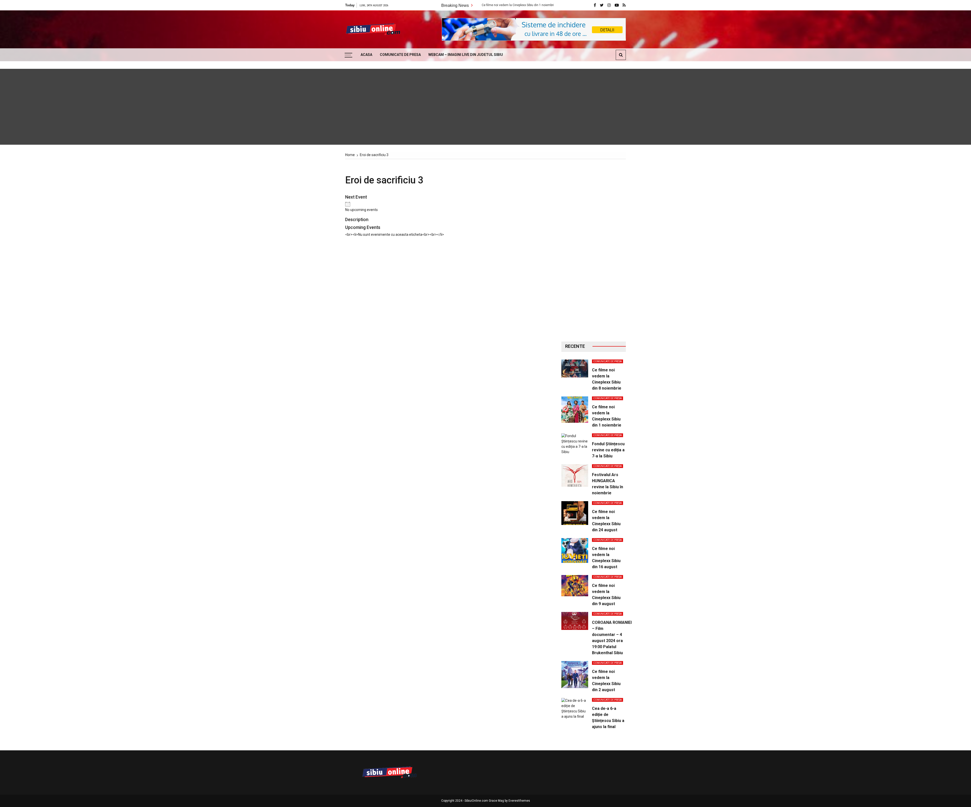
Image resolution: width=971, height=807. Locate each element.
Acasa (366, 55)
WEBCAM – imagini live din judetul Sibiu (465, 55)
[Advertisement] (593, 250)
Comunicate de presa (400, 55)
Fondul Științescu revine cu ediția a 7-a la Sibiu (608, 449)
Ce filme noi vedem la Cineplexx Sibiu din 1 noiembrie (477, 5)
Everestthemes (519, 800)
